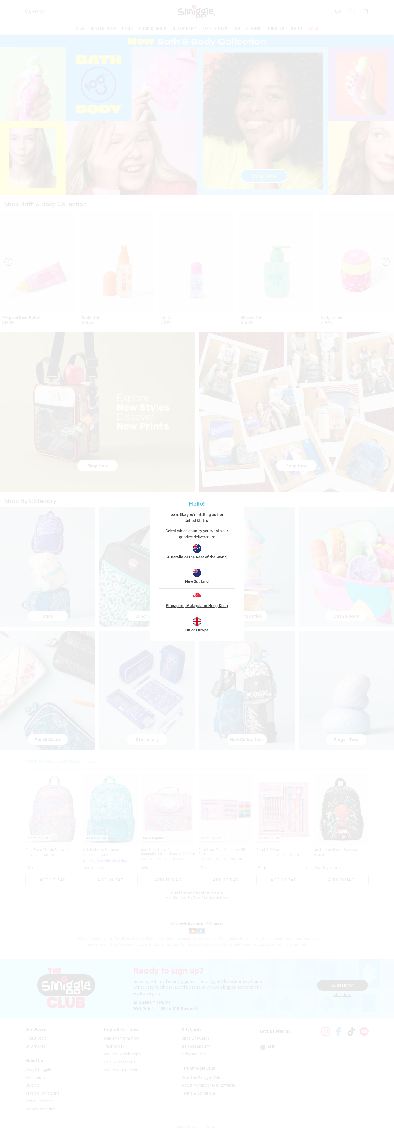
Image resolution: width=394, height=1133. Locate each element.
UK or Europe (197, 630)
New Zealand (197, 581)
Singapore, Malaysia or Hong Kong (197, 606)
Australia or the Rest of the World (197, 557)
